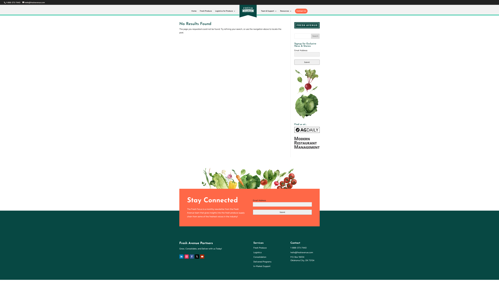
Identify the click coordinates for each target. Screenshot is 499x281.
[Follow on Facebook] (192, 256)
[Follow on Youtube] (202, 256)
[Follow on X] (197, 256)
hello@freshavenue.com (301, 252)
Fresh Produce (206, 11)
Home (193, 11)
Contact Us (301, 11)
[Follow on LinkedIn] (181, 256)
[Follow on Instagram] (187, 256)
